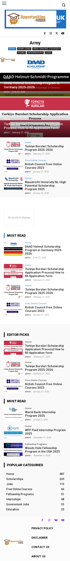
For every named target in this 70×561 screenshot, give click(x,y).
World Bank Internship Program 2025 (40, 413)
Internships (35, 52)
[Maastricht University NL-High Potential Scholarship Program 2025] (13, 184)
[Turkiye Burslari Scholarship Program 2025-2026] (13, 148)
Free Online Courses (46, 48)
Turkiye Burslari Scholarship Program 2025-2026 (44, 148)
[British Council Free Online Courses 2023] (13, 166)
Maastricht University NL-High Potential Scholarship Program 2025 (45, 185)
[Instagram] (51, 34)
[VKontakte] (55, 520)
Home (21, 52)
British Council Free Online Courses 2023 (43, 165)
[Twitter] (57, 34)
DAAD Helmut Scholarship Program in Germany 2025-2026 (43, 250)
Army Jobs (24, 48)
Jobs (48, 52)
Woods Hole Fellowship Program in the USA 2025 (42, 449)
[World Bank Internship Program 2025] (13, 414)
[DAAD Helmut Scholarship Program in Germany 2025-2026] (35, 77)
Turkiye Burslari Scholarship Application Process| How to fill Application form (44, 272)
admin (28, 153)
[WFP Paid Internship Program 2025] (13, 432)
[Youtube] (63, 34)
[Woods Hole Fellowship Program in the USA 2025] (13, 450)
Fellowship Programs (36, 444)
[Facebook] (45, 34)
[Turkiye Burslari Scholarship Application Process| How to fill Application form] (35, 117)
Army (12, 48)
